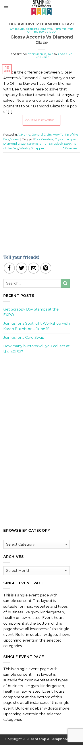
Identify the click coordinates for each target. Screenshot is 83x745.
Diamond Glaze (14, 143)
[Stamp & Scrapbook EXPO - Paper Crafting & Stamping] (41, 7)
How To (60, 29)
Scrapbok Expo (60, 143)
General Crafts (38, 29)
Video (51, 31)
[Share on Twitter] (21, 268)
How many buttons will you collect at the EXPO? (36, 349)
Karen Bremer (37, 143)
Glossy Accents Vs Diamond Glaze (41, 39)
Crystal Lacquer (66, 139)
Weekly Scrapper (31, 148)
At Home (17, 29)
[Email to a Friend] (33, 268)
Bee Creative (43, 139)
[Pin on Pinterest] (45, 268)
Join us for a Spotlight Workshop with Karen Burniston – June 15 (36, 326)
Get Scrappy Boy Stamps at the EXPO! (31, 312)
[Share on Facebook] (9, 268)
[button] (6, 7)
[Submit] (65, 283)
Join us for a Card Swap (23, 337)
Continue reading (41, 120)
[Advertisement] (41, 200)
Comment (71, 148)
